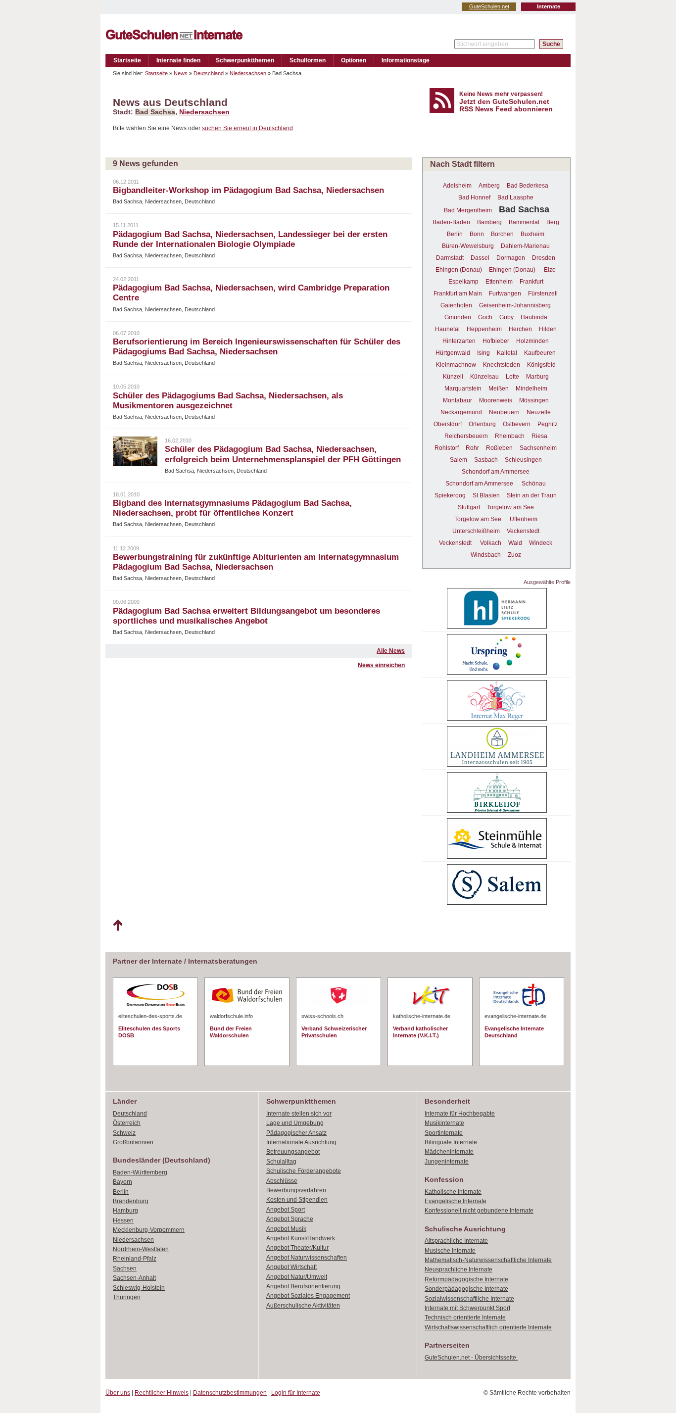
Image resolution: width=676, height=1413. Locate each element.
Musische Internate (450, 1250)
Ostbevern (517, 424)
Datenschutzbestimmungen (230, 1392)
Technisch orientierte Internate (465, 1317)
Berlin (455, 234)
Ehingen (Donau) (458, 269)
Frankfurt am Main (458, 293)
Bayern (122, 1181)
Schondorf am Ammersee (496, 471)
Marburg (537, 376)
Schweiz (124, 1132)
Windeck (540, 542)
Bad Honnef (474, 197)
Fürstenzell (543, 293)
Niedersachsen (248, 73)
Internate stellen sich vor (299, 1113)
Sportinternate (444, 1132)
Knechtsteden (501, 364)
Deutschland (208, 73)
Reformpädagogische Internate (466, 1279)
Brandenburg (130, 1201)
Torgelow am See (510, 507)
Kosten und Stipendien (297, 1199)
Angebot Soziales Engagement (308, 1295)
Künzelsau (484, 376)
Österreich (127, 1123)
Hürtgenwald (452, 352)
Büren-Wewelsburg (468, 246)
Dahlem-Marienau (525, 246)
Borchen (502, 234)
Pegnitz (547, 424)
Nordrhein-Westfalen (141, 1249)
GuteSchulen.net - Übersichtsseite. (471, 1357)
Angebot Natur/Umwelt (296, 1276)
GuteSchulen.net (489, 6)
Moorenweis (495, 400)
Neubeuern (504, 412)
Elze (550, 269)
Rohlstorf (447, 447)
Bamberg (489, 222)
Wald (515, 542)
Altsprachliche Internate (456, 1240)
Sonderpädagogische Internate (466, 1288)
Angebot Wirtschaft (291, 1267)
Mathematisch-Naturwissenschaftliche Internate (488, 1260)
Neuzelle (539, 412)
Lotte (512, 376)
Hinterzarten (459, 341)
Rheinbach (510, 436)
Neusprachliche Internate (458, 1269)
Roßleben (499, 447)
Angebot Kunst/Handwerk (300, 1238)
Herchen (520, 329)
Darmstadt (450, 257)
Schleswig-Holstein (139, 1287)
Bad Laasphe (515, 197)
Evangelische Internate (455, 1201)
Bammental (524, 222)
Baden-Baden (451, 222)
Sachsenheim (538, 447)
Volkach (490, 542)
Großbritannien (133, 1142)
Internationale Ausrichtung (301, 1142)
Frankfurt (531, 281)
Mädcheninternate (449, 1151)
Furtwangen (505, 293)
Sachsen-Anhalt (134, 1277)
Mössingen (534, 400)
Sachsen (125, 1268)
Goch (485, 317)
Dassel (480, 257)
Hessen (123, 1220)
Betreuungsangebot (293, 1151)
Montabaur (457, 400)
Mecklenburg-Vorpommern (149, 1229)
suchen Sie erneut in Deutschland (247, 128)
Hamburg (125, 1210)
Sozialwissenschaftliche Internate (469, 1298)
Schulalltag (281, 1161)
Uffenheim (523, 519)
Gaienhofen (456, 305)
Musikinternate (444, 1123)
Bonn (477, 234)
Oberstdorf (448, 424)
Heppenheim (484, 329)
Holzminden (532, 341)
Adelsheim (457, 185)
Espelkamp (463, 281)
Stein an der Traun (532, 495)
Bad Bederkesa (527, 185)
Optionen (353, 60)
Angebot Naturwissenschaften (306, 1257)
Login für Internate (295, 1392)
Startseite (127, 60)
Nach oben (117, 925)
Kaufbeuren (540, 352)
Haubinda (534, 317)
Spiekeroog (450, 495)
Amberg (489, 185)
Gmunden (457, 317)
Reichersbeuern (466, 436)
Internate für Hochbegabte (460, 1113)
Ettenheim (499, 281)
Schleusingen (523, 459)
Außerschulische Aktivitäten (303, 1305)
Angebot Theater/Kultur (297, 1247)
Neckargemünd (461, 412)
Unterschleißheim (476, 531)
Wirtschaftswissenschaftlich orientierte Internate (488, 1327)
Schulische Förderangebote (303, 1171)
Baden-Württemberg (140, 1172)
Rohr (472, 447)
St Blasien (486, 495)
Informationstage (406, 60)
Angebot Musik (286, 1228)
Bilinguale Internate (451, 1142)
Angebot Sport (285, 1209)
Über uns (117, 1392)
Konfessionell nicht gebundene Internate (479, 1210)
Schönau (534, 483)
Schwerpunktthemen (245, 60)
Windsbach (486, 554)
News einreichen (381, 665)
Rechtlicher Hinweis (162, 1392)
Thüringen (127, 1297)
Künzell (453, 376)
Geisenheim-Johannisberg (515, 305)
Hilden (548, 329)
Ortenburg (482, 424)
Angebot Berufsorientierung (303, 1286)
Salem (458, 459)
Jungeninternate (447, 1161)
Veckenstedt (523, 531)
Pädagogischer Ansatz (296, 1132)
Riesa (539, 436)
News (181, 73)
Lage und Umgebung (295, 1123)
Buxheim (532, 234)
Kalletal (507, 352)
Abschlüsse (281, 1180)
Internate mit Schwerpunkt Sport (467, 1308)
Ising (483, 352)
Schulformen (308, 60)
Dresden (543, 257)
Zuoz (514, 554)
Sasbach (486, 459)
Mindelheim (531, 388)
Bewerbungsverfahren (296, 1190)
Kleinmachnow (456, 364)
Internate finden (178, 60)
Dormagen (510, 257)
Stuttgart (469, 507)
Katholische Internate (453, 1191)
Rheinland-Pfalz (134, 1258)
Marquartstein (463, 388)
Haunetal (447, 329)
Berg (552, 222)
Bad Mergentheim (468, 210)
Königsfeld (541, 364)
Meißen (498, 388)
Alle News (391, 650)
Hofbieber (496, 341)
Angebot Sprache (289, 1219)
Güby (506, 317)
